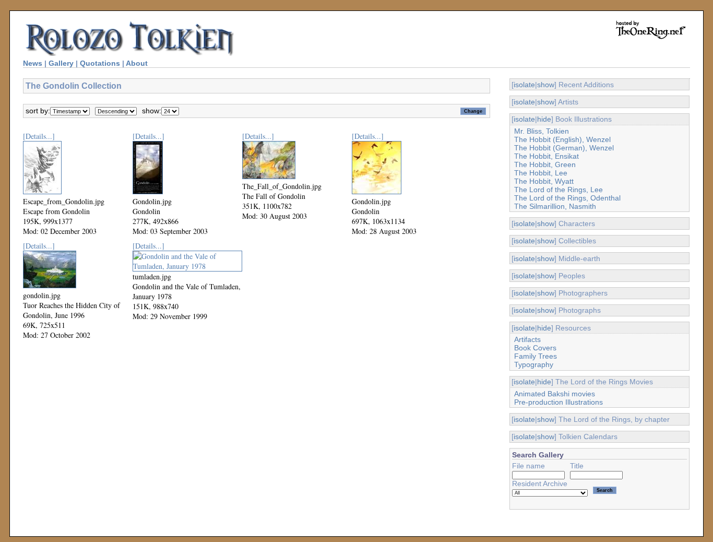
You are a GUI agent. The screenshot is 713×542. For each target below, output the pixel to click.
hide (544, 119)
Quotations (100, 63)
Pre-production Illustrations (558, 402)
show (545, 84)
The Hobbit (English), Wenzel (562, 139)
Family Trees (535, 356)
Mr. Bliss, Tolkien (541, 131)
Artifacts (527, 339)
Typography (533, 364)
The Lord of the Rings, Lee (558, 189)
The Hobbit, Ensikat (546, 156)
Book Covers (535, 348)
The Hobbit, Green (545, 164)
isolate (524, 84)
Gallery (61, 63)
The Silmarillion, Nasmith (555, 206)
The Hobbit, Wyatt (544, 181)
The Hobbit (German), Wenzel (564, 148)
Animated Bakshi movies (554, 394)
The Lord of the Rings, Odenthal (567, 198)
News (32, 63)
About (137, 63)
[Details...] (39, 136)
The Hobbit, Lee (540, 173)
